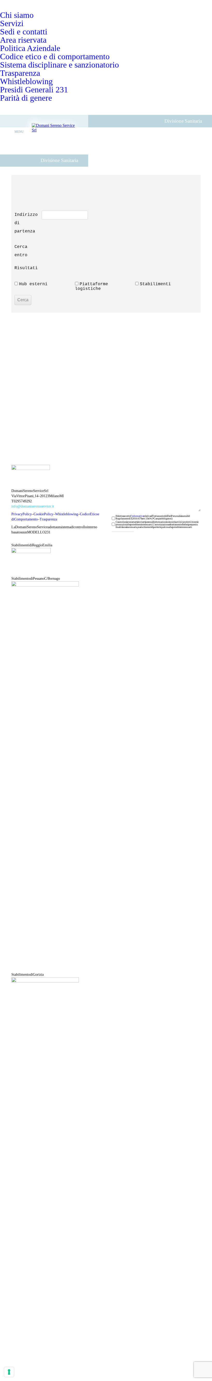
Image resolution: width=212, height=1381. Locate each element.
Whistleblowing (66, 514)
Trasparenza (48, 519)
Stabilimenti (155, 284)
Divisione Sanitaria (59, 160)
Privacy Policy (21, 514)
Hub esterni (33, 284)
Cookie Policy (43, 514)
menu (19, 132)
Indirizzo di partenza (26, 223)
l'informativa (136, 516)
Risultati (26, 268)
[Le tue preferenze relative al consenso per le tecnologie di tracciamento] (9, 1372)
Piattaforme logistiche (93, 286)
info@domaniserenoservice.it (32, 506)
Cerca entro (22, 251)
